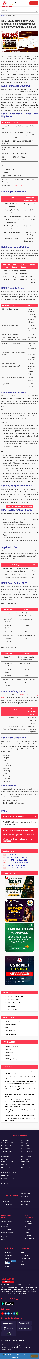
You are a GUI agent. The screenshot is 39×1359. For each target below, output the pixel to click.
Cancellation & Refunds (9, 1347)
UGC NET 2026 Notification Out (14, 996)
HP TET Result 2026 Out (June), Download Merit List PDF (20, 1077)
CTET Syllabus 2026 (10, 1049)
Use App (33, 3)
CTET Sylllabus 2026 (7, 1143)
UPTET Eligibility (26, 1145)
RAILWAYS (28, 1229)
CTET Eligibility (9, 1052)
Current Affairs (7, 1204)
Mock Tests (24, 1252)
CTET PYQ (8, 1055)
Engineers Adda (25, 1201)
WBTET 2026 (25, 1162)
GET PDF (34, 1356)
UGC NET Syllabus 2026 (12, 999)
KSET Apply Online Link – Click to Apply (19, 506)
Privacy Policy (6, 1349)
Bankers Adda (25, 1196)
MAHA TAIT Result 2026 (8, 1173)
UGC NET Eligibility (10, 1006)
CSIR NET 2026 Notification (12, 1021)
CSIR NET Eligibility (10, 1034)
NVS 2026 (4, 1164)
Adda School (25, 1204)
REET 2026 (24, 1159)
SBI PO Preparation (7, 1221)
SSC (26, 1226)
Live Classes (25, 1255)
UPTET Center (25, 1148)
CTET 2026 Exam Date (11, 1046)
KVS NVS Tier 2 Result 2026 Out (17, 862)
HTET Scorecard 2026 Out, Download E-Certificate (19, 1115)
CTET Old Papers (6, 1151)
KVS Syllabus (5, 1183)
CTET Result (5, 1148)
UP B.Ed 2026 (5, 1167)
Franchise (8, 1266)
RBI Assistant (5, 1240)
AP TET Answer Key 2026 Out (16, 868)
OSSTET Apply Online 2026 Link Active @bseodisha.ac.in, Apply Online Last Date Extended (20, 1088)
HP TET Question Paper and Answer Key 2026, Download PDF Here (18, 1072)
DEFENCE (28, 1235)
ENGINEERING (29, 1238)
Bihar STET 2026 (12, 855)
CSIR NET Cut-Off (10, 1031)
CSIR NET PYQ (9, 1027)
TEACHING (28, 1232)
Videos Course (25, 1258)
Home (3, 15)
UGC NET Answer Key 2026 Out (17, 857)
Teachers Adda (25, 1193)
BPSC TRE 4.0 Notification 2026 (17, 860)
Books (23, 1264)
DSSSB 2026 (5, 1156)
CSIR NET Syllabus (10, 1024)
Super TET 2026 (26, 1164)
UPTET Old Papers (26, 1151)
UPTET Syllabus (26, 1143)
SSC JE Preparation (7, 1232)
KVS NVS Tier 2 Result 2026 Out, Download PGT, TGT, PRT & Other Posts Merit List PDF (19, 1100)
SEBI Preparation (6, 1229)
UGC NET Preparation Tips (12, 1009)
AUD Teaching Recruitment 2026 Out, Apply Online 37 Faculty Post (20, 1111)
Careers (10, 1262)
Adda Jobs (6, 1201)
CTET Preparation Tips (11, 1059)
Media (7, 1258)
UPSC (26, 1241)
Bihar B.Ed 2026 (26, 1156)
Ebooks (23, 1261)
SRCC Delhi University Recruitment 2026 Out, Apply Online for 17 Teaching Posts (19, 1105)
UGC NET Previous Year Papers (14, 1003)
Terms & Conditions (24, 1347)
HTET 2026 (4, 1181)
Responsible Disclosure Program (12, 1345)
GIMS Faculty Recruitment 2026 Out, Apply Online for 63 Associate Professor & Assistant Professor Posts (20, 1082)
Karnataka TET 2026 (7, 1178)
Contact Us (8, 1255)
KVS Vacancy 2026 (7, 1162)
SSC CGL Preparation (5, 1236)
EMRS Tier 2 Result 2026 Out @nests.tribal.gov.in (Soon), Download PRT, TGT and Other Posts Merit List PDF (19, 1094)
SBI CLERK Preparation (5, 1225)
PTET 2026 (4, 1159)
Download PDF (18, 185)
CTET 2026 (4, 1140)
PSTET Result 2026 (7, 1175)
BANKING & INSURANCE (28, 1222)
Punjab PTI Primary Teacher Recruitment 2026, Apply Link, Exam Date (20, 1119)
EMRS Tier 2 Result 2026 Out (16, 865)
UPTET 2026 (25, 1140)
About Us (8, 1252)
